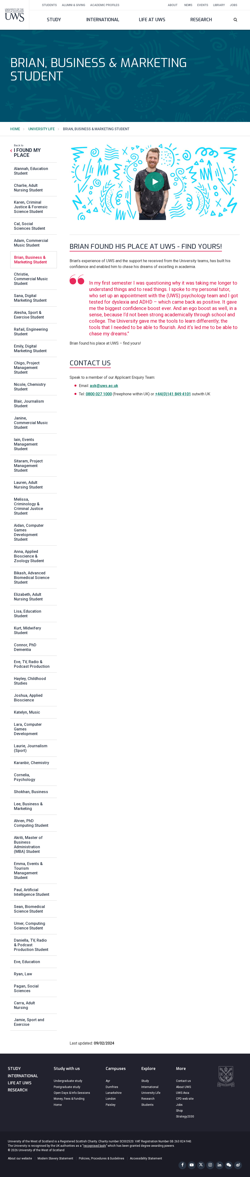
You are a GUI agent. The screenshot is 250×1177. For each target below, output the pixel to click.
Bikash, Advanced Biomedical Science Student (31, 578)
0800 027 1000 (99, 394)
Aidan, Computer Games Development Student (29, 532)
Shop (179, 1110)
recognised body (94, 1145)
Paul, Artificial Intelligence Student (31, 892)
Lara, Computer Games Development (28, 729)
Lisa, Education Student (27, 613)
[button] (238, 20)
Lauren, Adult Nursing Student (28, 484)
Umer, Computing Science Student (29, 925)
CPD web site (185, 1098)
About (172, 5)
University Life (41, 129)
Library (219, 5)
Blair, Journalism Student (29, 403)
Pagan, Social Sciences (26, 988)
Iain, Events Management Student (26, 444)
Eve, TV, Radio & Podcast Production (32, 664)
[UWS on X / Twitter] (201, 1165)
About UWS (183, 1087)
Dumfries (112, 1087)
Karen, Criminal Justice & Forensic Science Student (31, 207)
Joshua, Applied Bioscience (28, 697)
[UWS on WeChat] (229, 1165)
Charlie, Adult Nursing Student (28, 187)
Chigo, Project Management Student (27, 368)
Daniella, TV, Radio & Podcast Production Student (31, 945)
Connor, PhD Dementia (25, 647)
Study (54, 20)
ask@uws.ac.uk (104, 385)
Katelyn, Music (27, 712)
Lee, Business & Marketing (28, 806)
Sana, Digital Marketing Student (30, 298)
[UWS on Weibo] (238, 1165)
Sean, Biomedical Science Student (29, 909)
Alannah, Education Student (31, 171)
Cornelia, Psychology (24, 777)
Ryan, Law (23, 974)
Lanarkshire (114, 1093)
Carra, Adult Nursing (24, 1005)
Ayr (108, 1081)
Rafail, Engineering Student (31, 331)
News (188, 5)
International (102, 20)
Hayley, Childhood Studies (30, 681)
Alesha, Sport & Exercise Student (29, 314)
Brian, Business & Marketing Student (30, 259)
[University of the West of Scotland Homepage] (14, 15)
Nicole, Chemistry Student (30, 386)
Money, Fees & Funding (69, 1098)
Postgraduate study (67, 1087)
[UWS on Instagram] (210, 1165)
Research (201, 20)
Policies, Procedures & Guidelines (101, 1158)
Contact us (183, 1081)
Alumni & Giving (73, 5)
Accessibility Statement (146, 1158)
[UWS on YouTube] (192, 1165)
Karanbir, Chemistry (31, 762)
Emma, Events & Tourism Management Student (28, 870)
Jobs (233, 5)
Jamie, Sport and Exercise (29, 1022)
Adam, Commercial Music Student (31, 243)
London (111, 1098)
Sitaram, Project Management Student (28, 466)
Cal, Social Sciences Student (29, 226)
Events (202, 5)
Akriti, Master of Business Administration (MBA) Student (28, 844)
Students (49, 5)
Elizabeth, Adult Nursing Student (28, 596)
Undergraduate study (68, 1081)
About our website (20, 1158)
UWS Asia (182, 1093)
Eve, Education (27, 961)
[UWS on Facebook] (182, 1165)
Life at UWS (152, 20)
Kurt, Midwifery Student (27, 630)
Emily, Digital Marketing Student (30, 348)
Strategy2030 (185, 1116)
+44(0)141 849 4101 (173, 394)
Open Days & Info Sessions (72, 1093)
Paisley (110, 1105)
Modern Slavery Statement (55, 1158)
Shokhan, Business (31, 791)
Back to (27, 151)
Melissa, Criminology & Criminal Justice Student (28, 506)
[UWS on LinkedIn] (219, 1165)
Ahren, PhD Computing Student (31, 823)
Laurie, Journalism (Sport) (30, 748)
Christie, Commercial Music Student (31, 279)
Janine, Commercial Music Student (31, 423)
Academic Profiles (104, 5)
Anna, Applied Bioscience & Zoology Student (29, 556)
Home (15, 129)
